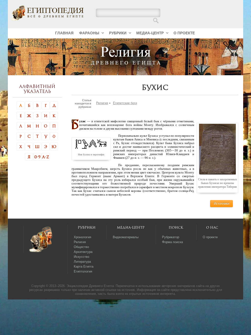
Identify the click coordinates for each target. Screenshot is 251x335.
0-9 (37, 156)
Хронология (82, 237)
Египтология (83, 271)
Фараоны (89, 33)
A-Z (45, 156)
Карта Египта (83, 266)
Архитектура (83, 252)
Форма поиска (172, 242)
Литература (82, 261)
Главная (64, 33)
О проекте (184, 33)
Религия (102, 103)
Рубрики (117, 33)
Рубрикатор (170, 237)
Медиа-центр (150, 33)
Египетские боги (125, 103)
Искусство (81, 257)
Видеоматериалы (125, 237)
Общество (81, 247)
